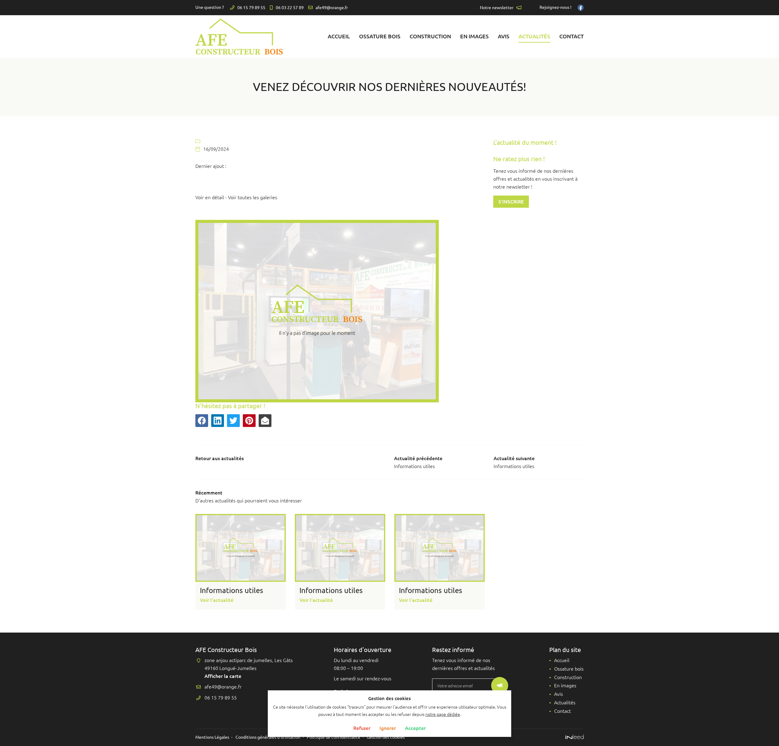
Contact (571, 36)
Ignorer (387, 728)
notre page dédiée (442, 714)
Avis (503, 36)
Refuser (361, 728)
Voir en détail (209, 197)
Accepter (415, 728)
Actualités (534, 36)
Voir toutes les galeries (252, 197)
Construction (430, 36)
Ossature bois (379, 36)
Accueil (339, 36)
